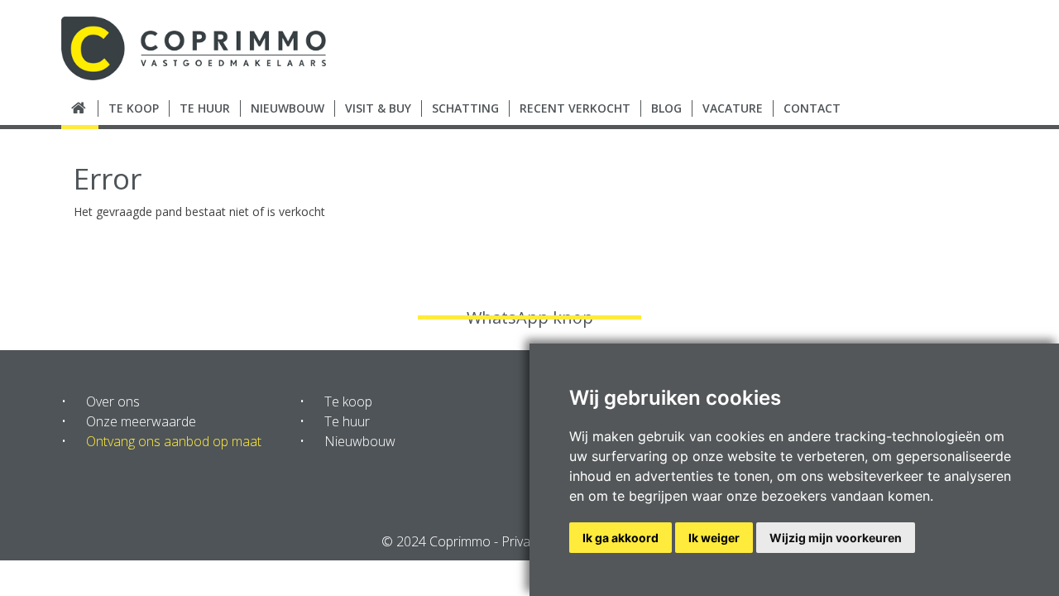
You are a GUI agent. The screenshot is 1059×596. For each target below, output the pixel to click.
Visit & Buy (378, 108)
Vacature (732, 108)
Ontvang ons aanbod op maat (173, 441)
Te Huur (205, 108)
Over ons (113, 401)
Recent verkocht (575, 108)
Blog (666, 108)
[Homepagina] (79, 108)
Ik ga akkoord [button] (620, 538)
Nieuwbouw (287, 108)
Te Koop (133, 108)
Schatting (465, 108)
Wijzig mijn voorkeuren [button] (835, 538)
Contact (812, 108)
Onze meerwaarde (141, 421)
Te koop (348, 401)
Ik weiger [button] (714, 538)
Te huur (347, 421)
